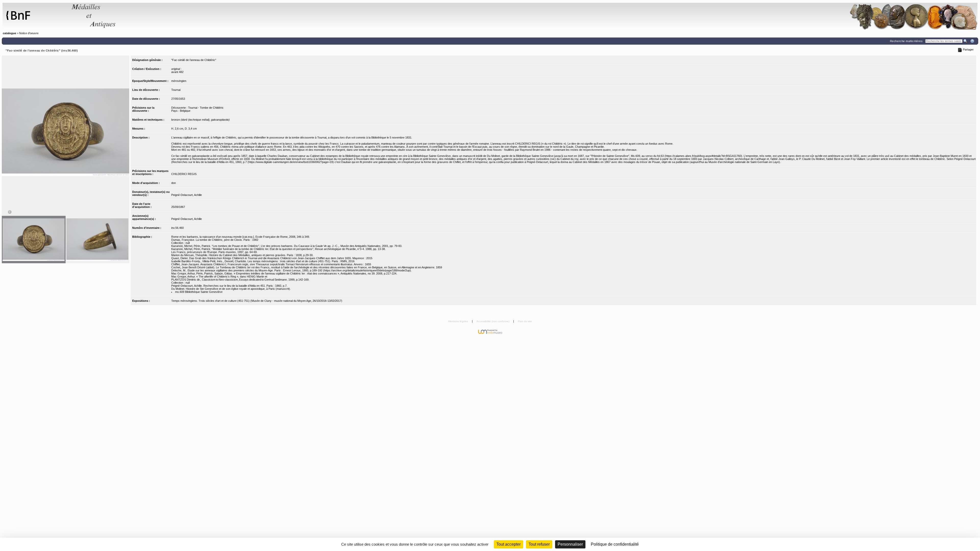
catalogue (9, 33)
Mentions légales (458, 321)
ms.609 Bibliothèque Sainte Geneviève (199, 291)
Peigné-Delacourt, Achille (186, 194)
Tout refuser (539, 544)
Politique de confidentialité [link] (615, 544)
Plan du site (525, 321)
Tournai (175, 89)
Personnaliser (570, 544)
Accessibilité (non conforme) (493, 321)
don (173, 182)
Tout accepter (508, 544)
